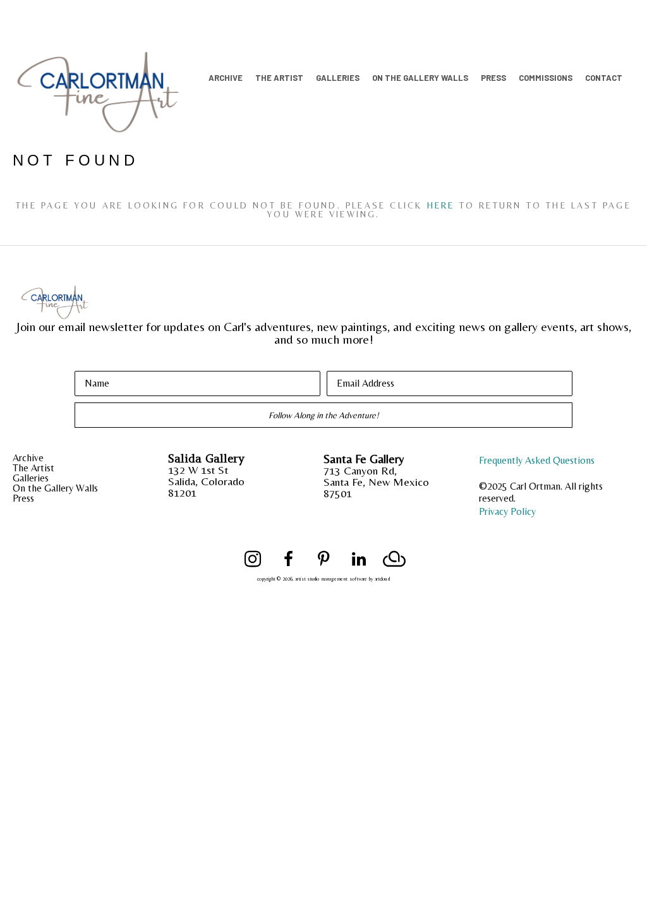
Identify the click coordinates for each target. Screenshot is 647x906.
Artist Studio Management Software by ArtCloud (342, 579)
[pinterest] (323, 559)
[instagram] (253, 559)
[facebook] (288, 559)
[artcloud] (394, 559)
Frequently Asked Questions (537, 460)
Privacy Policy (507, 511)
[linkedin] (359, 559)
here (441, 205)
